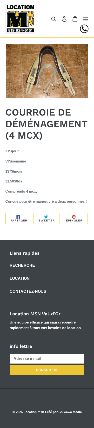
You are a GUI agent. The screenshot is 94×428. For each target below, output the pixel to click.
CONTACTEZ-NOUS (28, 291)
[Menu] (85, 18)
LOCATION (20, 278)
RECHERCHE (22, 265)
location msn (34, 412)
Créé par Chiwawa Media (63, 412)
